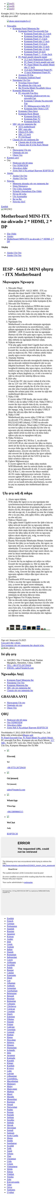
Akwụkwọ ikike (20, 168)
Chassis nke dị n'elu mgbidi (30, 142)
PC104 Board (24, 137)
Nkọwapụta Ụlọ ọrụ (22, 150)
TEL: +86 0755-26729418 (19, 665)
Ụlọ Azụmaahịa (20, 196)
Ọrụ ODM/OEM (20, 165)
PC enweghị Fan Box (28, 93)
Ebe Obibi (11, 234)
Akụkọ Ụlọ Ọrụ (20, 176)
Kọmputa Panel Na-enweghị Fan (33, 31)
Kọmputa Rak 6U (32, 116)
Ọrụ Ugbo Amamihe (22, 188)
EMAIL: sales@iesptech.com (20, 668)
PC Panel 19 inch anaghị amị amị (39, 62)
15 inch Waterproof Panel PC (37, 72)
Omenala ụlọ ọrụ (20, 152)
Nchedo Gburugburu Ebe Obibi (27, 191)
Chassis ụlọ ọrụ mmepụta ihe (26, 139)
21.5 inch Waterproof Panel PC (38, 59)
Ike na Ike (17, 199)
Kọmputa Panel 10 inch (35, 52)
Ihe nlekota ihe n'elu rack (29, 85)
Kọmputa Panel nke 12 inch (36, 49)
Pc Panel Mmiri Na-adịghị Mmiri (38, 737)
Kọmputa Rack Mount (28, 114)
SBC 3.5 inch (24, 134)
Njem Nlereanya (20, 186)
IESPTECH (12, 834)
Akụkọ (10, 173)
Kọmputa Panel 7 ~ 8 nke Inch (38, 54)
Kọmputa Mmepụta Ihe (23, 90)
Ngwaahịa (11, 26)
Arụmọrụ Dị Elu (25, 75)
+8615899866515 (15, 811)
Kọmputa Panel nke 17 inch (36, 41)
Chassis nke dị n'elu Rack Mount (33, 145)
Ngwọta (10, 181)
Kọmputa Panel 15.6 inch (35, 44)
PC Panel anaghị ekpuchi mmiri (32, 57)
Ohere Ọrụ (17, 155)
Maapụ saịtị (28, 735)
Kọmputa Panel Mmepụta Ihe (26, 28)
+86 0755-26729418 (16, 767)
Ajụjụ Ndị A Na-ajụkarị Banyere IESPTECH (33, 170)
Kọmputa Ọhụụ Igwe (28, 111)
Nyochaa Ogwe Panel (28, 83)
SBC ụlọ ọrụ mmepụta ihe (24, 124)
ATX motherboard (26, 126)
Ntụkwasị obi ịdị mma (23, 163)
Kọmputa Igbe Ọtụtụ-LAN (36, 108)
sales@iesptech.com (16, 789)
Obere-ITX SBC (26, 132)
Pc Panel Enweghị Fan (11, 737)
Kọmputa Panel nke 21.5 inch (37, 33)
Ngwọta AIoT (19, 201)
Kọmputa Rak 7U (32, 119)
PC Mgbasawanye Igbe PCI (37, 106)
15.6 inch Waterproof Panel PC (38, 70)
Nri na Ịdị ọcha (19, 194)
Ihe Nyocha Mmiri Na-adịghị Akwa (34, 88)
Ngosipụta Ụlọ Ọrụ (21, 80)
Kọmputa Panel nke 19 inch (36, 36)
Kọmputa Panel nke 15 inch (36, 46)
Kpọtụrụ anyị (13, 157)
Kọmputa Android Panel (29, 77)
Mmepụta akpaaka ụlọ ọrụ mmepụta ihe (31, 183)
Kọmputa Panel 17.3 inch (35, 39)
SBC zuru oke (24, 129)
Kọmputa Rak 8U (32, 121)
